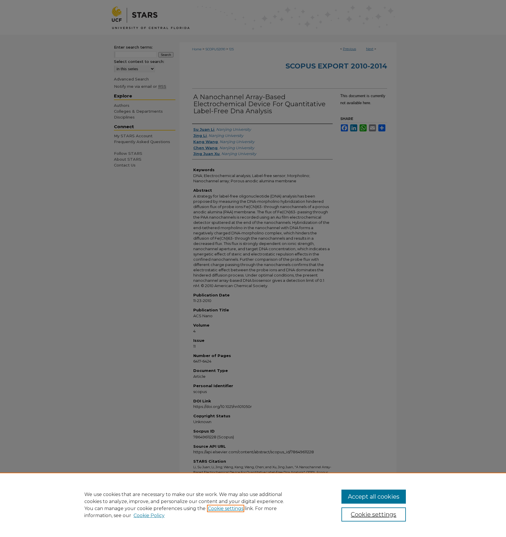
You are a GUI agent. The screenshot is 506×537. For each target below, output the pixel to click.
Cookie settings (225, 508)
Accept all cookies (373, 496)
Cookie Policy (149, 515)
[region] (253, 505)
